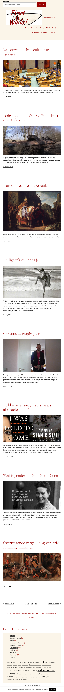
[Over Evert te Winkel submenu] (48, 32)
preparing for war (45, 674)
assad (41, 662)
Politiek (12, 650)
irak (40, 667)
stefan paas (37, 677)
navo (8, 674)
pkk (35, 674)
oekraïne (14, 674)
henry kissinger (29, 667)
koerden (25, 670)
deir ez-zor (15, 664)
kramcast (30, 670)
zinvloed (25, 679)
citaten (12, 636)
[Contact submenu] (57, 32)
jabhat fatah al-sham (14, 670)
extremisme (21, 667)
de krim (19, 664)
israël (49, 667)
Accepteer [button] (52, 689)
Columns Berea (15, 638)
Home (27, 28)
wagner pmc (9, 679)
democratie (25, 664)
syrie (42, 677)
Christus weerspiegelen (21, 333)
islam (45, 667)
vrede (52, 677)
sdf (14, 677)
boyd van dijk (51, 662)
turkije (48, 677)
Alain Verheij (28, 662)
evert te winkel (12, 667)
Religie (12, 657)
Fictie (12, 640)
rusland (10, 677)
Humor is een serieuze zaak (25, 185)
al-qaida (20, 662)
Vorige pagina (8, 603)
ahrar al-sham (11, 662)
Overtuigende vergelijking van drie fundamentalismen (31, 545)
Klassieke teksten (16, 643)
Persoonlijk (14, 648)
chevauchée (9, 664)
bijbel (46, 662)
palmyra (27, 674)
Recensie (13, 652)
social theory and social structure (25, 677)
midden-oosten (46, 670)
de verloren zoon (46, 664)
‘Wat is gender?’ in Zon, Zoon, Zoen (30, 475)
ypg (20, 679)
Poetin (38, 674)
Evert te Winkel (49, 17)
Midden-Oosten (15, 645)
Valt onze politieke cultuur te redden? (26, 51)
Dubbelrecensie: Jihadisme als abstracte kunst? (27, 407)
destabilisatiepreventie (35, 664)
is (42, 667)
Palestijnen (21, 674)
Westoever (15, 679)
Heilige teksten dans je (21, 260)
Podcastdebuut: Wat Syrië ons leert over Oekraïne (30, 117)
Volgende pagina (54, 603)
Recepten (13, 655)
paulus (31, 674)
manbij (35, 670)
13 (36, 603)
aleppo (35, 662)
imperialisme (36, 667)
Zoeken (6, 1)
